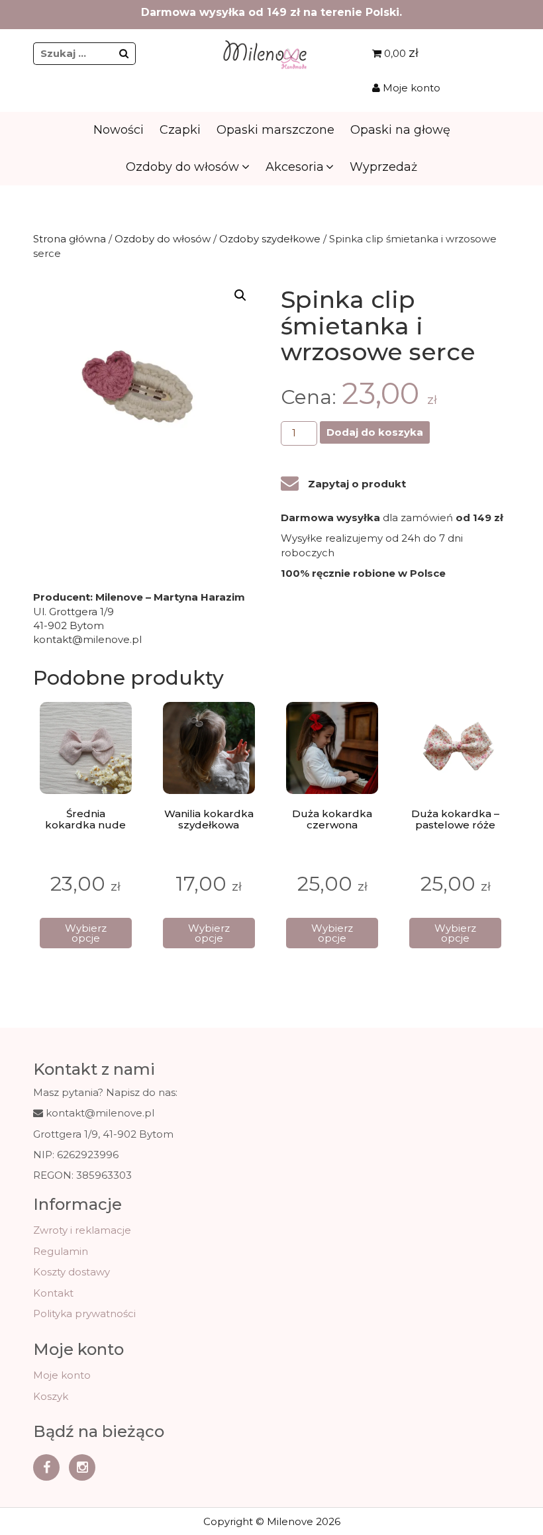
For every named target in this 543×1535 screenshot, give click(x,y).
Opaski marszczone (275, 130)
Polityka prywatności (84, 1313)
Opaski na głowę (400, 130)
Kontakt (53, 1293)
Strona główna (69, 238)
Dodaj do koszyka (374, 432)
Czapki (180, 130)
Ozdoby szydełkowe (270, 238)
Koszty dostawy (71, 1271)
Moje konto (410, 87)
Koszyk (50, 1396)
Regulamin (60, 1251)
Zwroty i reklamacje (82, 1230)
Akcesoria (295, 167)
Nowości (118, 130)
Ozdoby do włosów (182, 167)
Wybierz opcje (86, 933)
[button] (240, 295)
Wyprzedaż (383, 167)
